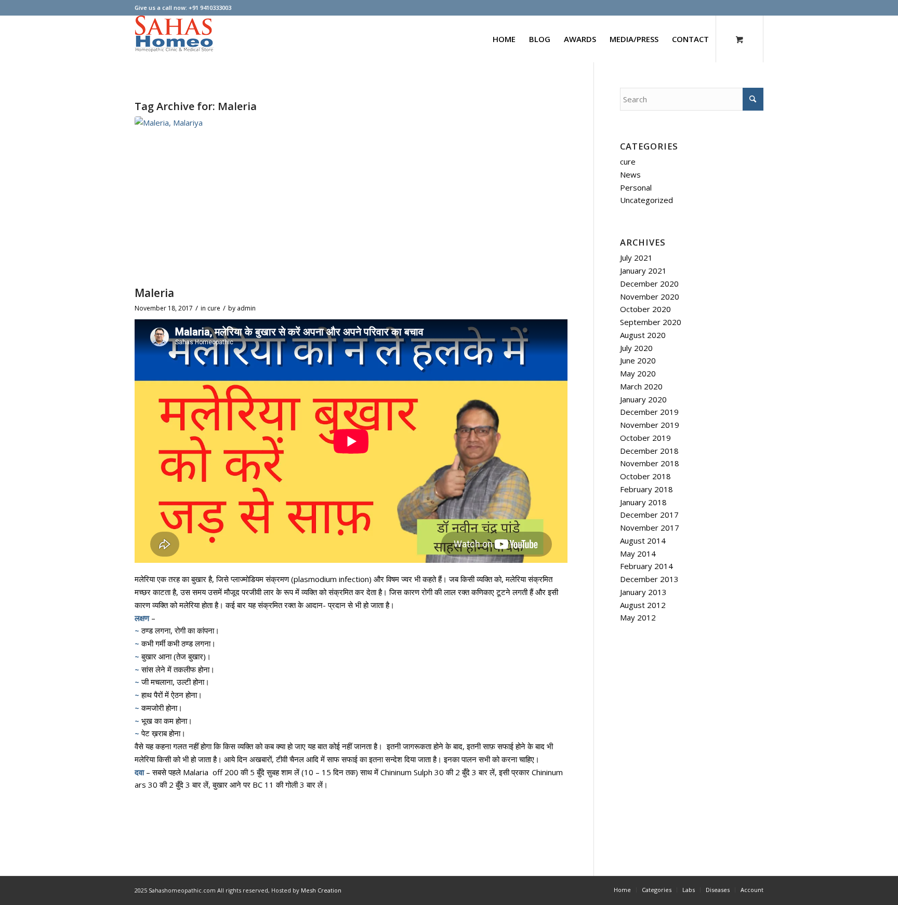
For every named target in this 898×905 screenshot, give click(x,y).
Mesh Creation (321, 890)
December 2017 (649, 514)
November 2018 (649, 463)
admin (246, 308)
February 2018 (646, 489)
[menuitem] (504, 39)
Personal (636, 187)
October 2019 (645, 438)
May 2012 (638, 617)
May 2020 (638, 373)
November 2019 (649, 425)
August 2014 (643, 540)
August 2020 (643, 335)
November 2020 (649, 296)
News (630, 174)
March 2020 (641, 386)
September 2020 (650, 322)
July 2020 (636, 348)
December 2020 (649, 283)
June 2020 (638, 360)
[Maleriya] (351, 198)
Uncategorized (646, 200)
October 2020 (645, 309)
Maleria (154, 293)
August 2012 (643, 605)
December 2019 (649, 412)
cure (213, 308)
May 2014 (638, 553)
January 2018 (643, 502)
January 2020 (643, 399)
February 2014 (646, 566)
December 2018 (649, 450)
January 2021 (643, 270)
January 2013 (643, 592)
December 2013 (649, 579)
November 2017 (649, 527)
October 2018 (645, 476)
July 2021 (636, 257)
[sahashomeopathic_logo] (174, 39)
